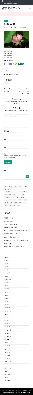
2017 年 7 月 (7, 377)
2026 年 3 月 (7, 266)
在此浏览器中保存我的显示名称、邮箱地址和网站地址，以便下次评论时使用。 (16, 156)
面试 (14, 205)
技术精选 (6, 218)
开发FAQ (6, 221)
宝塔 (23, 194)
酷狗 (6, 205)
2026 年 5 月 (7, 260)
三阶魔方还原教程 (8, 224)
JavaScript (20, 186)
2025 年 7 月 (7, 289)
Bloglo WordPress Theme (23, 392)
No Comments (23, 27)
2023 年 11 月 (7, 333)
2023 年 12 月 (7, 330)
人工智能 (25, 191)
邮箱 (5, 139)
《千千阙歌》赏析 (8, 227)
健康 (6, 194)
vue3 (22, 189)
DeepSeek (10, 186)
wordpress (14, 191)
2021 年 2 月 (7, 355)
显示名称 (7, 131)
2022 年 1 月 (7, 346)
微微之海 (9, 80)
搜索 (5, 170)
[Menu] (30, 8)
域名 (18, 194)
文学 (18, 197)
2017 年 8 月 (7, 374)
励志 (14, 194)
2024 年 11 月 (7, 314)
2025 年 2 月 (7, 304)
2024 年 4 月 (7, 323)
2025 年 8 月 (7, 285)
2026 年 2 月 (7, 270)
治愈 (10, 199)
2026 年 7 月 (7, 257)
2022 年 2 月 (7, 342)
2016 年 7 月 (7, 380)
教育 (13, 197)
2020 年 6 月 (7, 368)
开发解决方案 (7, 197)
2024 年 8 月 (7, 320)
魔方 (18, 205)
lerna (26, 186)
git (15, 186)
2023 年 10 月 (7, 336)
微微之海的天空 (11, 8)
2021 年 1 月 (7, 358)
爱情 (14, 199)
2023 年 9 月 (7, 339)
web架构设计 (7, 191)
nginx (17, 189)
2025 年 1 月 (7, 308)
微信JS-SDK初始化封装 (10, 237)
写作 (10, 194)
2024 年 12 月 (7, 311)
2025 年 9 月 (7, 282)
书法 (20, 191)
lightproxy (7, 189)
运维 (24, 202)
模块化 (22, 197)
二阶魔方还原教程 (8, 233)
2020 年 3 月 (7, 371)
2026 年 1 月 (7, 273)
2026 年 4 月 (7, 263)
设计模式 (6, 202)
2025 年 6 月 (7, 292)
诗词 (6, 70)
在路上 (6, 21)
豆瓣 (16, 202)
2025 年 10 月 (7, 279)
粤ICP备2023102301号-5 (10, 392)
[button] (9, 83)
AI (5, 186)
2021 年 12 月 (7, 349)
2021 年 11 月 (7, 352)
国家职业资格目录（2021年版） (12, 246)
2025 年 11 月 (7, 276)
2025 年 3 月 (7, 301)
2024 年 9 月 (7, 317)
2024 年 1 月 (7, 327)
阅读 (10, 205)
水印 (6, 199)
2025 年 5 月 (7, 295)
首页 (3, 14)
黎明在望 (6, 243)
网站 (5, 147)
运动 (20, 202)
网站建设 (25, 199)
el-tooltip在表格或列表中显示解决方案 (14, 230)
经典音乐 (19, 199)
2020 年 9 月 (7, 361)
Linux (12, 189)
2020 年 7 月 (7, 365)
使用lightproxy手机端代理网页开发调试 (14, 240)
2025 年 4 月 (7, 298)
